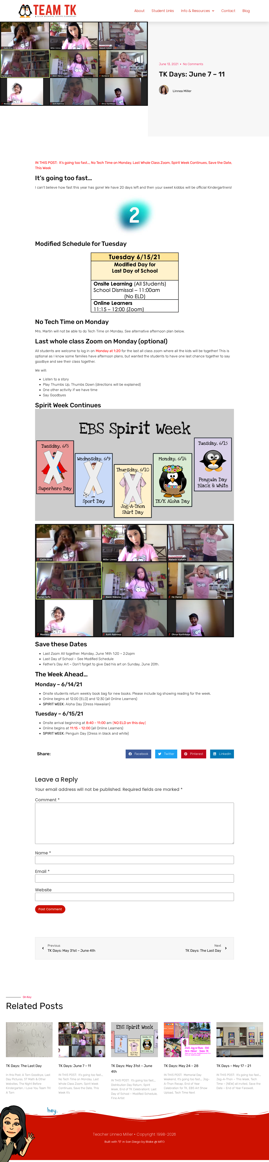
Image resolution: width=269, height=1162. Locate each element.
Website (43, 890)
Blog (246, 10)
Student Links (163, 10)
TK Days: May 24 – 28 (181, 1066)
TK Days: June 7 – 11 (74, 1066)
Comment (47, 800)
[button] (138, 754)
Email (42, 872)
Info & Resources (195, 10)
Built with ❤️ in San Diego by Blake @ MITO (135, 1142)
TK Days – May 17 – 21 (233, 1066)
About (139, 10)
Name (43, 853)
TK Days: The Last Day (24, 1066)
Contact (228, 10)
